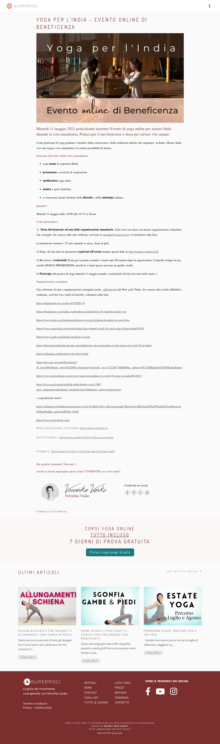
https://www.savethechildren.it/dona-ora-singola (86, 437)
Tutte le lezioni (96, 702)
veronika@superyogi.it (115, 235)
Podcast (90, 692)
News (88, 687)
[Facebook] (127, 493)
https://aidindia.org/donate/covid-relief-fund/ (62, 354)
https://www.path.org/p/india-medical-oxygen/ (63, 337)
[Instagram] (173, 691)
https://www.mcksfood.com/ (52, 420)
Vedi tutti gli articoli (183, 571)
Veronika (122, 697)
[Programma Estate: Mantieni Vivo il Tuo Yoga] (173, 605)
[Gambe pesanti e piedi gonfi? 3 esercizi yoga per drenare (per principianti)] (110, 605)
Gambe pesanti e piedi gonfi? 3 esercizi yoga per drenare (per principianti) (105, 634)
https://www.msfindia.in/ (94, 428)
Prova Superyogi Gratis (110, 552)
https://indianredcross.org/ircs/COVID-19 (60, 303)
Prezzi (119, 687)
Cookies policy (43, 707)
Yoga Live (91, 697)
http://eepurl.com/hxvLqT (144, 251)
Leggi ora (27, 657)
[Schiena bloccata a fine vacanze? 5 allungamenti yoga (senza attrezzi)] (47, 605)
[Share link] (147, 493)
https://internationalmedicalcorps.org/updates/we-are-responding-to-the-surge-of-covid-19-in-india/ (94, 345)
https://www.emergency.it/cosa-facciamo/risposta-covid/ (83, 451)
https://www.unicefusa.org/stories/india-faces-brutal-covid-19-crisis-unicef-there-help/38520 (90, 328)
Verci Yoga (80, 723)
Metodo (121, 692)
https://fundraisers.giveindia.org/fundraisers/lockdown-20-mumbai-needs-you (81, 311)
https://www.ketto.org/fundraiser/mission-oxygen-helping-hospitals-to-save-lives (83, 320)
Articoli (90, 683)
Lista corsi (123, 683)
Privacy (27, 707)
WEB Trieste (124, 729)
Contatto (122, 702)
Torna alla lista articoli (52, 511)
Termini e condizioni (35, 703)
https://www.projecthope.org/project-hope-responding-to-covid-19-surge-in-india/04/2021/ (89, 376)
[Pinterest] (134, 493)
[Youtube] (160, 691)
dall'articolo (110, 289)
